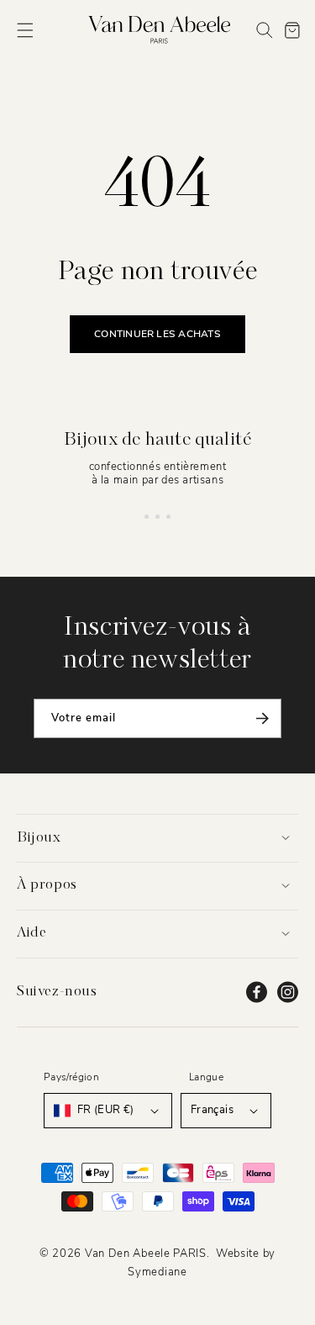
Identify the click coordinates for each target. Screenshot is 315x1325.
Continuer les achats (157, 333)
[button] (25, 30)
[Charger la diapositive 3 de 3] (168, 516)
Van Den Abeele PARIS (146, 1253)
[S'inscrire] (262, 718)
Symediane (157, 1272)
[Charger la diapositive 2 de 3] (157, 516)
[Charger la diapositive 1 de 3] (146, 516)
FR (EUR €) (105, 1109)
